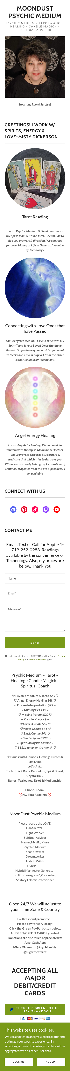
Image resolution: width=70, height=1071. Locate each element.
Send (35, 642)
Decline (19, 1061)
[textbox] (35, 578)
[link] (35, 12)
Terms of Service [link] (37, 659)
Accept (51, 1061)
